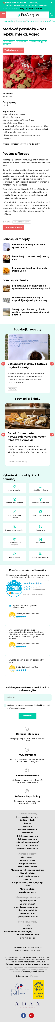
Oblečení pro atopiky (14, 530)
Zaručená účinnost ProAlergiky (17, 931)
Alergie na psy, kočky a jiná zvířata (27, 870)
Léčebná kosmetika (40, 557)
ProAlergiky (8, 21)
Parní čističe (14, 557)
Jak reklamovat (27, 904)
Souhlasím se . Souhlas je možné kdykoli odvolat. (29, 707)
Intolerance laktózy (27, 867)
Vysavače (40, 543)
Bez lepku (8, 42)
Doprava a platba (27, 901)
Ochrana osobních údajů (27, 935)
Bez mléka (35, 42)
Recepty (20, 21)
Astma (27, 886)
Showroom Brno (27, 913)
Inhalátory (40, 530)
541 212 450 (35, 950)
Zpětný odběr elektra (27, 916)
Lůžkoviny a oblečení (41, 515)
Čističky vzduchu (40, 490)
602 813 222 (20, 950)
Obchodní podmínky (27, 910)
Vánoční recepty (34, 21)
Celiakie (27, 879)
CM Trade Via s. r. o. (31, 957)
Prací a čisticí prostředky (27, 845)
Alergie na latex (27, 889)
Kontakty (27, 928)
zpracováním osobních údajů (30, 705)
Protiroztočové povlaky (14, 516)
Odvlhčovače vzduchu (14, 503)
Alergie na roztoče (27, 864)
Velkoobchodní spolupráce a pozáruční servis (27, 964)
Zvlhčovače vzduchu (40, 503)
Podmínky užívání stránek (33, 971)
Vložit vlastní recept (13, 50)
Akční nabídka (14, 490)
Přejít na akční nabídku (31, 8)
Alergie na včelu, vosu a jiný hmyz (27, 883)
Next (52, 364)
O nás (27, 925)
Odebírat (27, 715)
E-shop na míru (22, 976)
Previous (3, 364)
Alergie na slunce (27, 892)
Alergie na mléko (27, 860)
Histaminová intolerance (27, 876)
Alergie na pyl (27, 857)
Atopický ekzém (27, 873)
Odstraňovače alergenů (14, 544)
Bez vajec (21, 42)
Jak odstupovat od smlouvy (27, 907)
